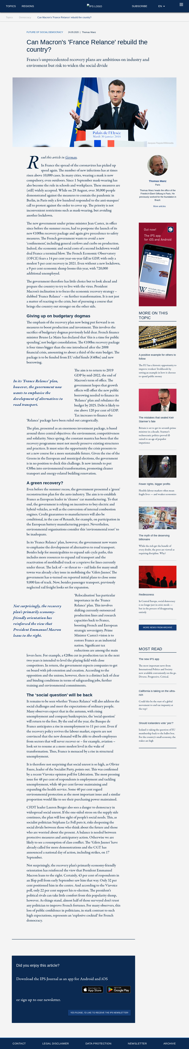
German (71, 157)
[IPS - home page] (94, 6)
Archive (169, 1043)
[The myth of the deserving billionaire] (157, 520)
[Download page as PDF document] (132, 935)
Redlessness (146, 594)
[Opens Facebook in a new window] (152, 33)
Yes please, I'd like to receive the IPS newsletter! (99, 1012)
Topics (11, 6)
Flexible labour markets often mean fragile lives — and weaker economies (157, 492)
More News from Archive (157, 627)
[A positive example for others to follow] (157, 339)
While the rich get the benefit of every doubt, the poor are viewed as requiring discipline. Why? (157, 549)
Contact (19, 1043)
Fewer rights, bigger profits (154, 484)
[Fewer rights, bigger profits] (157, 468)
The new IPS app (149, 659)
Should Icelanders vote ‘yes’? (156, 723)
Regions (28, 6)
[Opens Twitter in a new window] (145, 33)
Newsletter (137, 1043)
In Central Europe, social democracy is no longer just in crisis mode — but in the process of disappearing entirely (157, 606)
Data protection (98, 1043)
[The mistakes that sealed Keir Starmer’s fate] (157, 402)
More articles (159, 206)
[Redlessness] (157, 579)
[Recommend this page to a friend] (159, 33)
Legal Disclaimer (55, 1043)
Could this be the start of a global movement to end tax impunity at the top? (156, 705)
